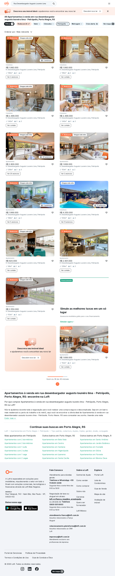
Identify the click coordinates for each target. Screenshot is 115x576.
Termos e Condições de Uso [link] (16, 557)
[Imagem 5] (36, 109)
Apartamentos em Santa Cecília (55, 458)
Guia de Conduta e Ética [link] (42, 557)
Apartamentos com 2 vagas (16, 458)
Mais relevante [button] (23, 32)
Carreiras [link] (80, 497)
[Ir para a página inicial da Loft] (7, 3)
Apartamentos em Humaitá (91, 447)
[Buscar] (53, 3)
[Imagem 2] (31, 109)
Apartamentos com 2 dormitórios (18, 439)
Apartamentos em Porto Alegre (23, 431)
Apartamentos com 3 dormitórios (18, 443)
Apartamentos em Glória (90, 451)
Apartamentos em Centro (53, 443)
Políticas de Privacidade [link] (35, 553)
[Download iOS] (31, 508)
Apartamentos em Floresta (91, 454)
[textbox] (34, 3)
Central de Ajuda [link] (83, 475)
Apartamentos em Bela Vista (54, 439)
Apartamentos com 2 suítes (16, 451)
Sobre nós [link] (80, 491)
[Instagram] (22, 569)
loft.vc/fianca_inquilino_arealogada (65, 499)
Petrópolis (44, 431)
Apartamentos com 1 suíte (15, 447)
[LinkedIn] (29, 569)
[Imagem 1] (30, 109)
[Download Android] (13, 508)
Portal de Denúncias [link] (13, 553)
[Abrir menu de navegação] (109, 3)
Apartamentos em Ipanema (53, 454)
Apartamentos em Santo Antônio (94, 439)
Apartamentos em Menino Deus (93, 458)
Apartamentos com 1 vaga (15, 454)
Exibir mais (9, 418)
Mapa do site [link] (99, 494)
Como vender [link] (82, 480)
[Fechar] (108, 11)
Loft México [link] (81, 511)
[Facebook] (37, 569)
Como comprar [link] (82, 486)
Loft (6, 431)
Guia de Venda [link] (100, 489)
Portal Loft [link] (98, 475)
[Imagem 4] (88, 109)
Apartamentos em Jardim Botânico (95, 443)
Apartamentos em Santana (53, 447)
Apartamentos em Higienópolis (55, 451)
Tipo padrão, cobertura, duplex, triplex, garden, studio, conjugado (79, 431)
